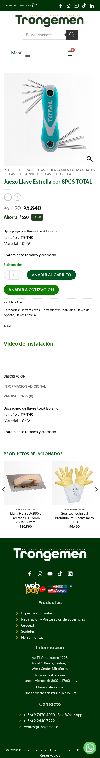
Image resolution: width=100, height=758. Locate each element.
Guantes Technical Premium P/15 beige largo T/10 (74, 517)
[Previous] (4, 499)
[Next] (96, 499)
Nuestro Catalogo (18, 5)
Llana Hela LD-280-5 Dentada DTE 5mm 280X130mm (25, 517)
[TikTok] (83, 5)
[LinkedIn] (91, 5)
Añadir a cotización (31, 289)
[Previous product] (17, 197)
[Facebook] (60, 5)
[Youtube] (76, 5)
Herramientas (32, 170)
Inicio (9, 170)
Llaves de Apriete (23, 174)
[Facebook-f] (30, 574)
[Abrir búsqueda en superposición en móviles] (50, 35)
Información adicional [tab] (25, 386)
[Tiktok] (60, 574)
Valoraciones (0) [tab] (18, 396)
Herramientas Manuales (72, 170)
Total (7, 326)
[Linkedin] (70, 574)
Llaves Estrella (57, 174)
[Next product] (8, 197)
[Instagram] (68, 5)
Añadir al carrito (51, 274)
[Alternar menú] (28, 55)
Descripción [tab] (14, 376)
